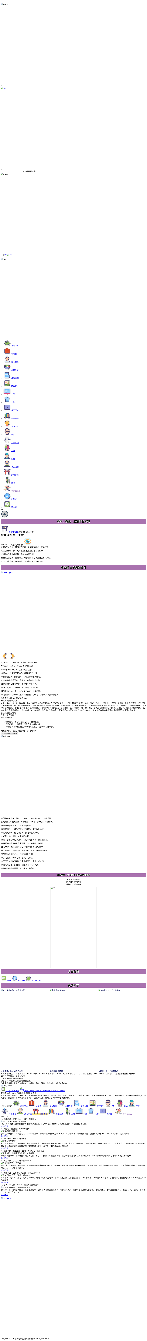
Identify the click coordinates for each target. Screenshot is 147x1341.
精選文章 (4, 1116)
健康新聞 (15, 378)
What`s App (36, 980)
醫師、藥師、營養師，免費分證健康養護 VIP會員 (44, 1091)
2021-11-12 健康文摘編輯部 (17, 545)
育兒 (13, 451)
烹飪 (13, 402)
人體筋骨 (15, 443)
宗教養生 (15, 475)
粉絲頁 (14, 499)
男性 (13, 435)
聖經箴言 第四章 (7, 1071)
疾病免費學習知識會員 (9, 733)
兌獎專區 (15, 426)
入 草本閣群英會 (12, 1091)
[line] (62, 962)
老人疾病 (15, 467)
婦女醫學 (15, 362)
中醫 (13, 459)
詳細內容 (4, 1126)
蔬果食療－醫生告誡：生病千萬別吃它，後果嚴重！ (25, 1151)
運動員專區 (15, 491)
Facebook (22, 980)
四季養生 (15, 386)
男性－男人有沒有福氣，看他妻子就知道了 (21, 1185)
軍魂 (13, 483)
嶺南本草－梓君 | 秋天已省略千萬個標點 (20, 1119)
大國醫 (14, 354)
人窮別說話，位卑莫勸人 (60, 1071)
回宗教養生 (13, 532)
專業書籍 (15, 418)
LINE (9, 980)
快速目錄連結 (6, 1106)
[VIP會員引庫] (85, 962)
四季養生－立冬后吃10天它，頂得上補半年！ (22, 1173)
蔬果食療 (15, 370)
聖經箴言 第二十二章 (106, 1071)
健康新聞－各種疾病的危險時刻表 (17, 1161)
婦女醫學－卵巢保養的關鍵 (15, 1139)
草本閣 (14, 507)
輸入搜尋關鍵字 (29, 171)
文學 (13, 394)
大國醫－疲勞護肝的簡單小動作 (17, 1129)
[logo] (73, 167)
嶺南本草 (15, 346)
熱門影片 (15, 410)
